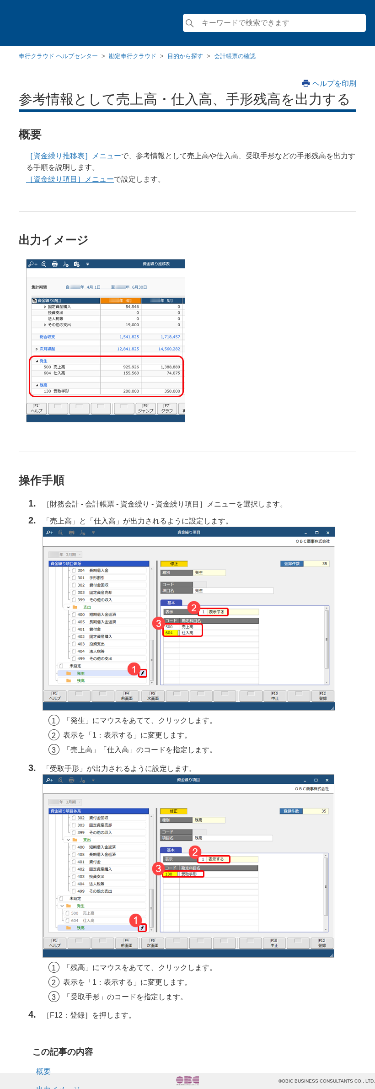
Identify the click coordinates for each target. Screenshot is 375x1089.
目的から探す (185, 56)
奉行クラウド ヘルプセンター (58, 56)
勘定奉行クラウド (132, 56)
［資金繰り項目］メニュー (70, 179)
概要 (43, 1071)
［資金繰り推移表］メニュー (73, 156)
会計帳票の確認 (235, 56)
